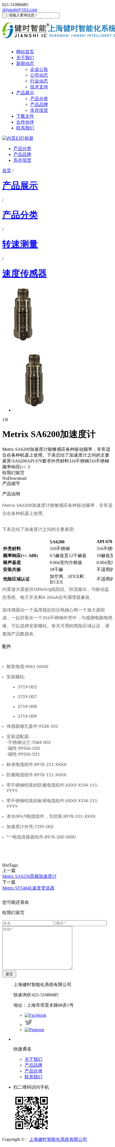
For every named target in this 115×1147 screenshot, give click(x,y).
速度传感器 (24, 273)
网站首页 (25, 51)
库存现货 (39, 110)
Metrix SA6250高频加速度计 (29, 876)
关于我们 (25, 57)
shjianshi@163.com (19, 9)
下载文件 (25, 116)
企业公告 (39, 69)
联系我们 (25, 128)
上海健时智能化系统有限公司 (58, 1139)
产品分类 (39, 98)
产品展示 (25, 92)
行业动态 (39, 81)
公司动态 (39, 75)
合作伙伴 (25, 122)
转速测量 (20, 244)
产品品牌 (39, 104)
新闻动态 (25, 63)
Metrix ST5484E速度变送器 (28, 888)
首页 (6, 170)
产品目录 (33, 1071)
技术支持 (39, 87)
